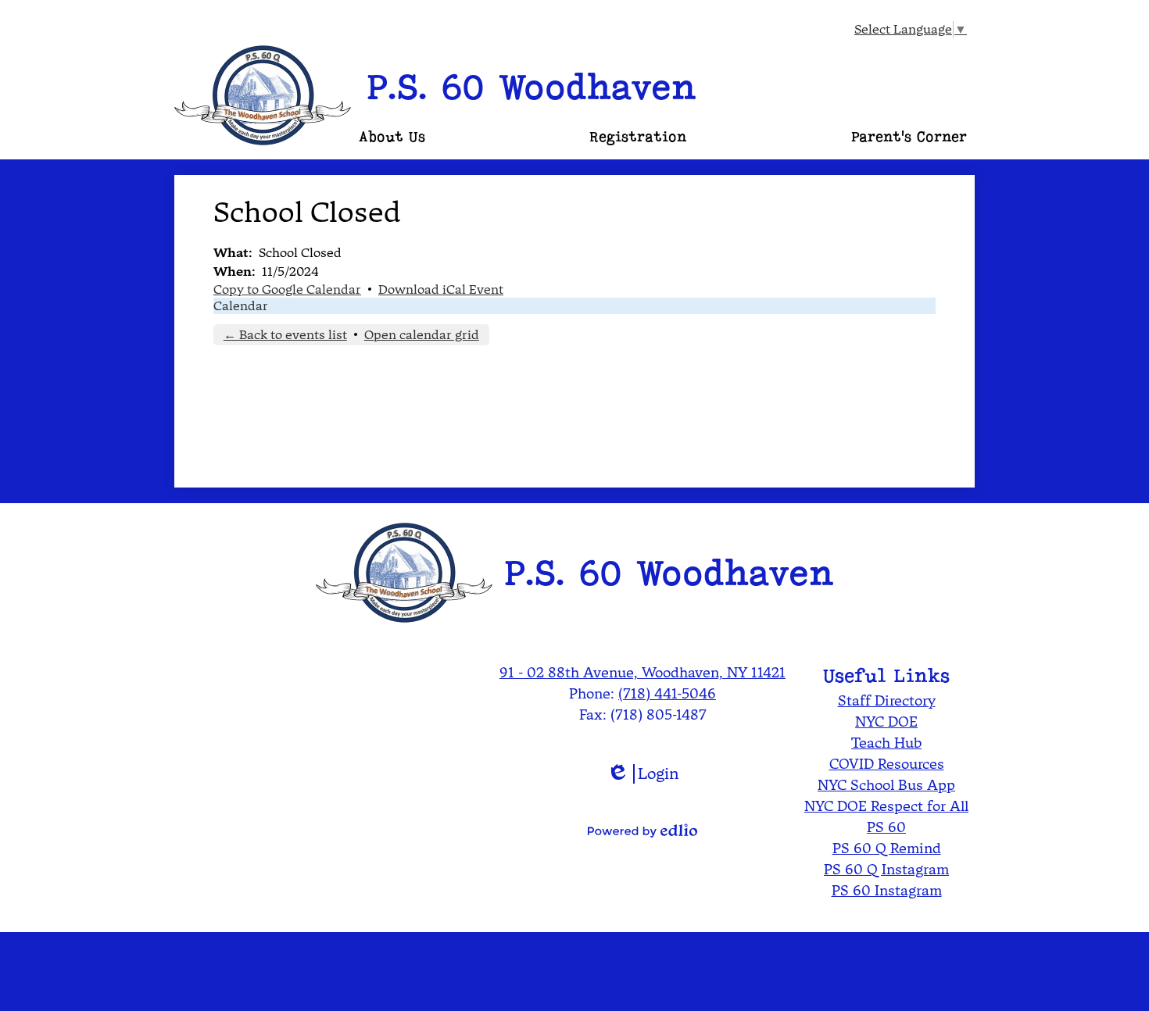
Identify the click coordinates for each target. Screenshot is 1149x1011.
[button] (392, 136)
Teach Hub (886, 743)
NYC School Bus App (886, 785)
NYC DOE (886, 722)
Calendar (240, 306)
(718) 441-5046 (667, 693)
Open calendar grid (421, 335)
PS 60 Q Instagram (886, 869)
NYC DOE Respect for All (886, 806)
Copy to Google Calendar (287, 289)
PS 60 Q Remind (886, 848)
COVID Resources (886, 764)
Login (643, 774)
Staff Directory (887, 700)
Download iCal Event (440, 289)
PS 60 (886, 827)
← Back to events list (285, 335)
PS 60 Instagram (887, 890)
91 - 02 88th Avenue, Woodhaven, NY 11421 (642, 672)
